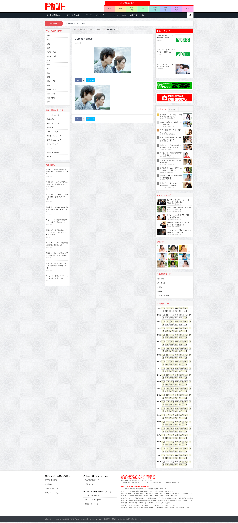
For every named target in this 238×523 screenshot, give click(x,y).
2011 (158, 408)
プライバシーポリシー (53, 493)
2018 (158, 361)
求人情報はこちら (127, 3)
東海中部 (132, 8)
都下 (48, 60)
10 (175, 331)
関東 (120, 8)
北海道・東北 (51, 89)
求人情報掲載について (92, 480)
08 (166, 331)
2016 (158, 375)
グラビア (88, 15)
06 (185, 308)
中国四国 (165, 8)
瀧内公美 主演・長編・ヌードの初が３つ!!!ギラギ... (171, 115)
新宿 (48, 35)
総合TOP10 (173, 109)
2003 (158, 462)
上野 (48, 48)
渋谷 (48, 39)
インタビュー (101, 15)
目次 (143, 15)
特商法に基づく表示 (53, 488)
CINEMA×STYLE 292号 (75, 23)
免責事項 (49, 484)
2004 (158, 455)
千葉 (48, 73)
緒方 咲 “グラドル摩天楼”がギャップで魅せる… (171, 176)
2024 (158, 321)
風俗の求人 (51, 119)
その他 (49, 156)
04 (176, 308)
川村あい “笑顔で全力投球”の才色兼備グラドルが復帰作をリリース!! (57, 171)
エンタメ (115, 15)
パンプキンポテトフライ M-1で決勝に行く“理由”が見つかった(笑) (57, 265)
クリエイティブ (52, 144)
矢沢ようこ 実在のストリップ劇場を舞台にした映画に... (171, 184)
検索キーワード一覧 (91, 504)
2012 (158, 402)
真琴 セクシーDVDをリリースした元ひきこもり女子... (171, 138)
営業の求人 (51, 127)
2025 (158, 315)
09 (171, 331)
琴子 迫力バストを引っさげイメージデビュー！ (171, 131)
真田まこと (161, 283)
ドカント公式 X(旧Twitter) (93, 495)
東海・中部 (51, 81)
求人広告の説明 (51, 480)
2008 (158, 428)
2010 (158, 415)
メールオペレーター (54, 115)
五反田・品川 (51, 52)
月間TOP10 (162, 109)
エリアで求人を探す (72, 15)
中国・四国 (51, 94)
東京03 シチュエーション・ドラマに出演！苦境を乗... (179, 201)
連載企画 (133, 15)
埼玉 (48, 69)
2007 (158, 435)
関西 (143, 8)
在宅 (188, 8)
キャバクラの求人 (53, 123)
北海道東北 (154, 8)
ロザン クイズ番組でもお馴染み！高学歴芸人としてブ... (178, 216)
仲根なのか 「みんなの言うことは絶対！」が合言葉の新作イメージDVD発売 (57, 184)
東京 (109, 8)
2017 (158, 368)
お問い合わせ (89, 484)
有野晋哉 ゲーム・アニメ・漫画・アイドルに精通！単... (178, 223)
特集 (124, 15)
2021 (158, 341)
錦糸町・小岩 (51, 56)
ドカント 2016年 (163, 295)
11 (180, 331)
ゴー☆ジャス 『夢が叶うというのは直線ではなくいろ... (179, 231)
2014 (158, 388)
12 (184, 318)
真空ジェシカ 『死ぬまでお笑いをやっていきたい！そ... (179, 208)
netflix (159, 287)
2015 (158, 382)
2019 (158, 355)
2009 (158, 422)
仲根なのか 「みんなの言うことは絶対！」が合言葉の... (171, 146)
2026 (158, 308)
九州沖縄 (176, 8)
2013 (158, 395)
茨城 (48, 77)
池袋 (48, 44)
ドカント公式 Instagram (93, 500)
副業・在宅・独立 (53, 152)
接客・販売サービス (54, 140)
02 (167, 308)
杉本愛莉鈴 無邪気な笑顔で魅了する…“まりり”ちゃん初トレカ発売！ (57, 209)
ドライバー (51, 148)
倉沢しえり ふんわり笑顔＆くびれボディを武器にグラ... (171, 169)
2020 (158, 348)
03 (171, 308)
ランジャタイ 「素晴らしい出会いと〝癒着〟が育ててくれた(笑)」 (57, 196)
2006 (158, 442)
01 (162, 308)
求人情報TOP (55, 15)
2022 (158, 335)
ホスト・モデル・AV (54, 136)
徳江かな (160, 279)
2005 (158, 448)
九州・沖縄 (51, 98)
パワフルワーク (52, 132)
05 (181, 308)
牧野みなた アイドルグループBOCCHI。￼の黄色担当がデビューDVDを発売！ (57, 232)
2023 (158, 328)
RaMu (159, 291)
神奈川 (49, 64)
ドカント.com (79, 519)
